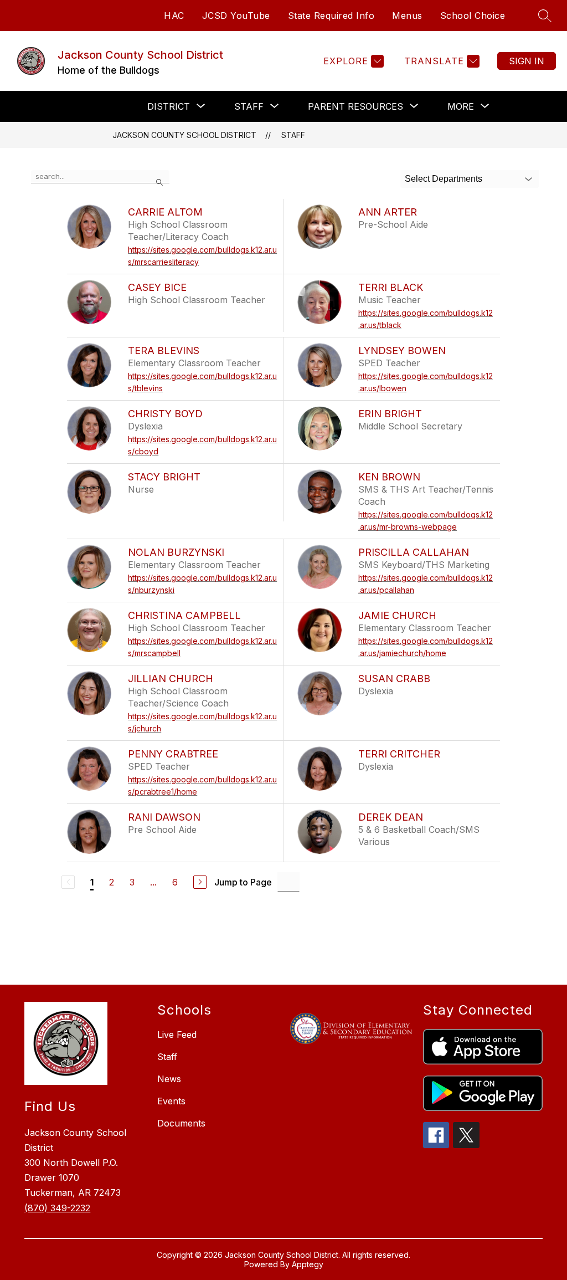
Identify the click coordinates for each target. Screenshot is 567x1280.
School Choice (473, 15)
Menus (407, 15)
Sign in (526, 60)
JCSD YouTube (236, 15)
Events (171, 1101)
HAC (174, 15)
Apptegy (307, 1264)
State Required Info (331, 15)
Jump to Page (243, 882)
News (169, 1078)
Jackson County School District (184, 135)
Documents (181, 1123)
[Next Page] (200, 882)
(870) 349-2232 (57, 1208)
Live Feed (177, 1034)
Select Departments (443, 178)
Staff (293, 135)
